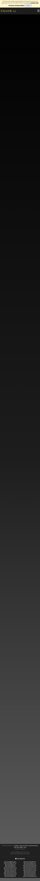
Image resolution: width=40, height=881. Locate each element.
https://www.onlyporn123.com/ (29, 870)
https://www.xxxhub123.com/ (10, 872)
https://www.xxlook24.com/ (10, 876)
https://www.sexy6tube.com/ (30, 863)
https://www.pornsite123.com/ (10, 867)
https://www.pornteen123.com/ (30, 867)
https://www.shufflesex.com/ (10, 869)
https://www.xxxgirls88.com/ (30, 861)
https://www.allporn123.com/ (30, 869)
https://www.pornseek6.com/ (30, 866)
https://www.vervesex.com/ (10, 870)
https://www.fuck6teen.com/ (30, 864)
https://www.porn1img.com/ (30, 871)
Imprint (17, 845)
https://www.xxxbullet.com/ (10, 871)
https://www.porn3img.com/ (30, 874)
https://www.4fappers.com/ (10, 861)
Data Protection (33, 845)
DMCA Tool (23, 847)
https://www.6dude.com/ (10, 865)
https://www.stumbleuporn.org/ (30, 876)
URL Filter (16, 847)
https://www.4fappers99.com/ (10, 863)
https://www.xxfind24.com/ (10, 875)
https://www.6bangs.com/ (10, 864)
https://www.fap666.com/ (10, 866)
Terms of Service (23, 845)
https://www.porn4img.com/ (30, 875)
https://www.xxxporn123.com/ (10, 874)
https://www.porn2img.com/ (30, 872)
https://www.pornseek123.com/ (30, 865)
